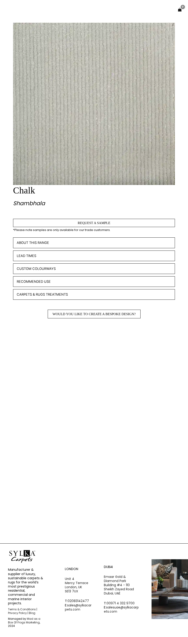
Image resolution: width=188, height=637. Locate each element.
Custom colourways (36, 269)
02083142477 (78, 601)
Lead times (26, 256)
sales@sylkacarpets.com (78, 607)
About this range (33, 243)
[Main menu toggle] (165, 9)
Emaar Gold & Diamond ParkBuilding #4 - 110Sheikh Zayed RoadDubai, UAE (119, 585)
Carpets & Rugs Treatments (42, 294)
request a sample (94, 223)
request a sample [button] (38, 401)
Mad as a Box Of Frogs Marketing (24, 620)
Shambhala (29, 203)
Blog (32, 613)
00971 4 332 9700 (121, 603)
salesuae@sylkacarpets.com (121, 609)
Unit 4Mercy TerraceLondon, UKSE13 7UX (76, 585)
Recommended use (34, 282)
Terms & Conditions (22, 609)
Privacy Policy (17, 613)
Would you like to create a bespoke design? (94, 314)
